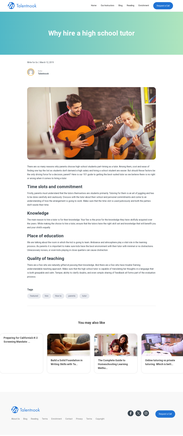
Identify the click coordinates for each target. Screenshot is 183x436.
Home (94, 5)
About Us (15, 419)
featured (34, 296)
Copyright (100, 419)
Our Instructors (107, 5)
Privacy (79, 419)
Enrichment (144, 5)
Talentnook (43, 73)
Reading (130, 5)
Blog (121, 5)
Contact (68, 419)
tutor (84, 296)
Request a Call (163, 6)
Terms (45, 419)
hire (46, 296)
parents (71, 296)
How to (58, 296)
